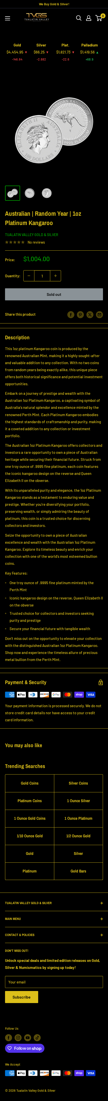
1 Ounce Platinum (78, 818)
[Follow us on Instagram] (18, 1037)
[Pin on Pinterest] (80, 314)
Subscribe (22, 997)
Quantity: (12, 275)
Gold (29, 853)
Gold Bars (78, 871)
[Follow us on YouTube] (27, 1037)
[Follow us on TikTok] (37, 1037)
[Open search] (79, 18)
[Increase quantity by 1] (55, 275)
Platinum (30, 871)
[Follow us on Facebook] (8, 1037)
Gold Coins (29, 783)
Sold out (54, 294)
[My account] (88, 18)
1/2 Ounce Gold (78, 836)
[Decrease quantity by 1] (29, 275)
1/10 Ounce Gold (30, 836)
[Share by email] (99, 314)
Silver (78, 853)
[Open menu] (7, 18)
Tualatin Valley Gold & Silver (31, 235)
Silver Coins (78, 783)
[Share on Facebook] (70, 314)
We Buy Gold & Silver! (54, 4)
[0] (99, 18)
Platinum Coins (30, 800)
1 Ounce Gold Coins (29, 818)
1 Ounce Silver (78, 800)
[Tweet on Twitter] (89, 314)
